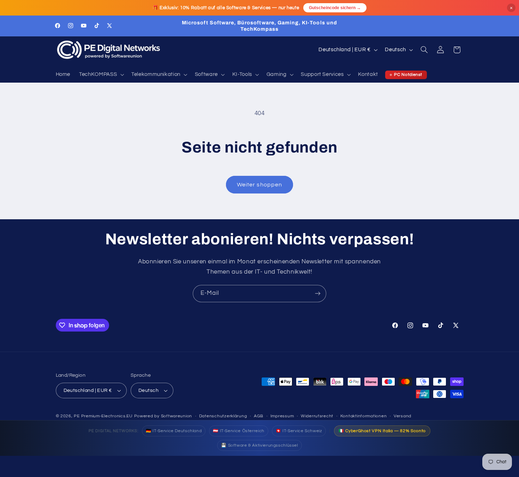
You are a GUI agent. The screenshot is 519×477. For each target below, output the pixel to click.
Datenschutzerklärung (223, 416)
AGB (258, 416)
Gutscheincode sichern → (335, 7)
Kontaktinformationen (363, 416)
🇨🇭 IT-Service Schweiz (299, 431)
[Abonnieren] (318, 293)
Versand (402, 416)
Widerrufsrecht (317, 416)
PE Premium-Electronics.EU (103, 416)
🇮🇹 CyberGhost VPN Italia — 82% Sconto (382, 431)
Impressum (282, 416)
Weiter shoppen (259, 184)
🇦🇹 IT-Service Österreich (238, 431)
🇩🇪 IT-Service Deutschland (174, 431)
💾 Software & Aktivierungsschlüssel (259, 445)
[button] (101, 75)
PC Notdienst (408, 74)
